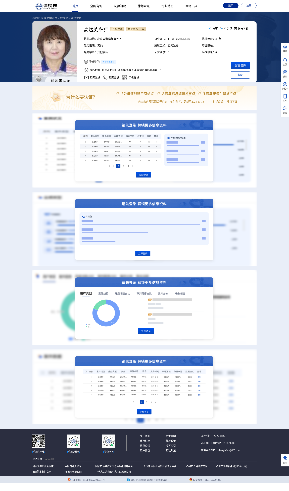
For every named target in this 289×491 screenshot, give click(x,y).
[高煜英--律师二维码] (125, 77)
